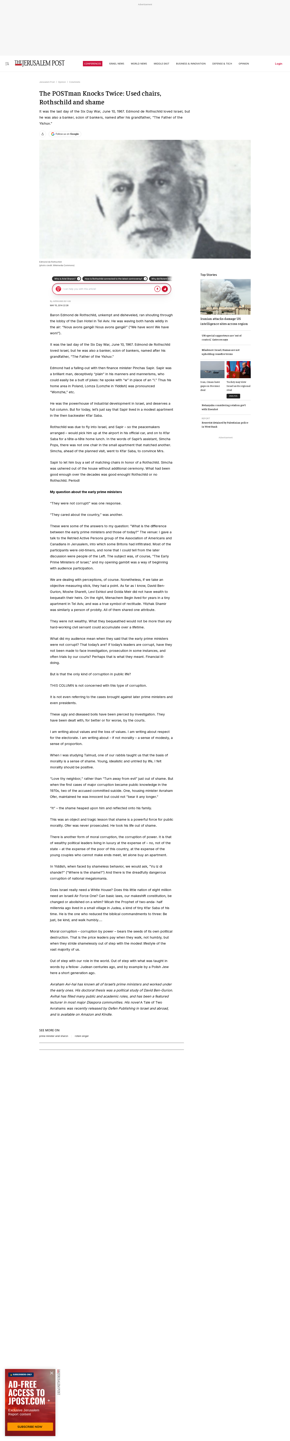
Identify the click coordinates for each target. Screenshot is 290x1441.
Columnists (74, 82)
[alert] (30, 1402)
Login (278, 63)
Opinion (62, 82)
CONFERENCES (92, 63)
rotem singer (82, 1036)
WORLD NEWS (139, 63)
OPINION (244, 63)
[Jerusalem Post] (37, 63)
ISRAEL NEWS (116, 63)
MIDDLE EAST (161, 63)
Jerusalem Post (47, 82)
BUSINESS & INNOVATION (191, 63)
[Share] (42, 134)
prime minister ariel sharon (53, 1036)
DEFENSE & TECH (222, 63)
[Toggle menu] (7, 63)
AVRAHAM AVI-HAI (62, 301)
